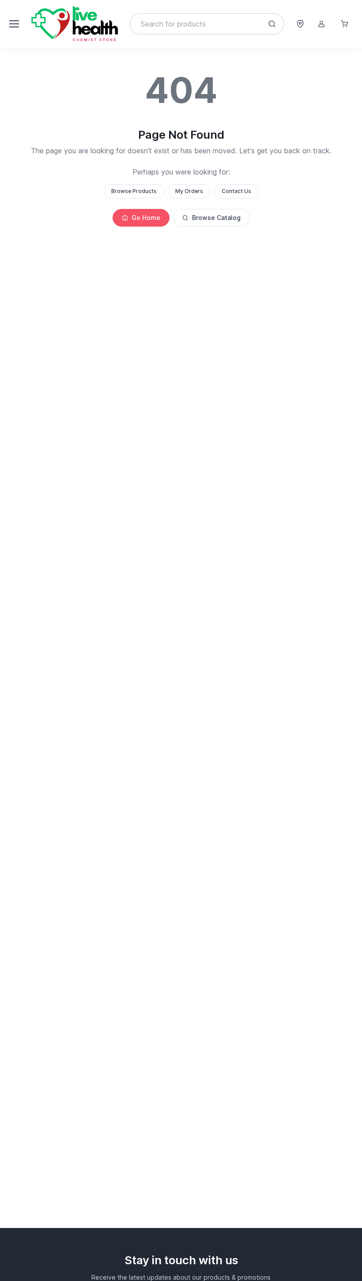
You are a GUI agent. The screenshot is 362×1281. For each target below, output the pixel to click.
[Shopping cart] (344, 23)
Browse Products (134, 191)
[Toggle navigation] (13, 24)
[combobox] (207, 23)
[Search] (272, 24)
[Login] (321, 23)
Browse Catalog (216, 217)
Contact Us (236, 191)
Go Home (146, 217)
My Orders (189, 191)
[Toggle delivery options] (300, 24)
